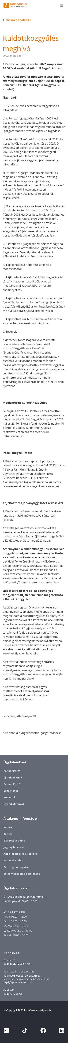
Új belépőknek (12, 777)
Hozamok (9, 797)
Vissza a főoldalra (18, 20)
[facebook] (43, 1031)
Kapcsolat (11, 953)
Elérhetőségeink (14, 840)
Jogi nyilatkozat (13, 847)
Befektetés (10, 790)
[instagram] (6, 1031)
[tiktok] (25, 1031)
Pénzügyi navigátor (16, 867)
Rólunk (7, 827)
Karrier (7, 834)
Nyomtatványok (14, 804)
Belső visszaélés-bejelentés (21, 873)
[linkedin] (62, 1031)
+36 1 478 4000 (15, 912)
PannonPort (11, 771)
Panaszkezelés (13, 860)
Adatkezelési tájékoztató (20, 853)
